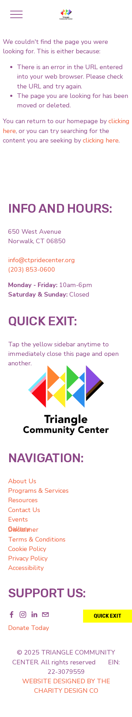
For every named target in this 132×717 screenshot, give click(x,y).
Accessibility (26, 568)
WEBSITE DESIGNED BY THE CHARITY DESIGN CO (66, 686)
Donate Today (28, 628)
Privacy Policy (28, 558)
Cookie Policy (27, 549)
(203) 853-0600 (31, 269)
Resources (23, 500)
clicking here (101, 140)
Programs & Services (38, 490)
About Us (22, 481)
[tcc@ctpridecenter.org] (45, 614)
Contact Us (24, 510)
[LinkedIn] (34, 614)
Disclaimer (23, 529)
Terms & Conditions (36, 539)
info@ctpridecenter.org (41, 260)
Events (18, 519)
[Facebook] (11, 614)
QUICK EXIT (107, 616)
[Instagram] (22, 614)
